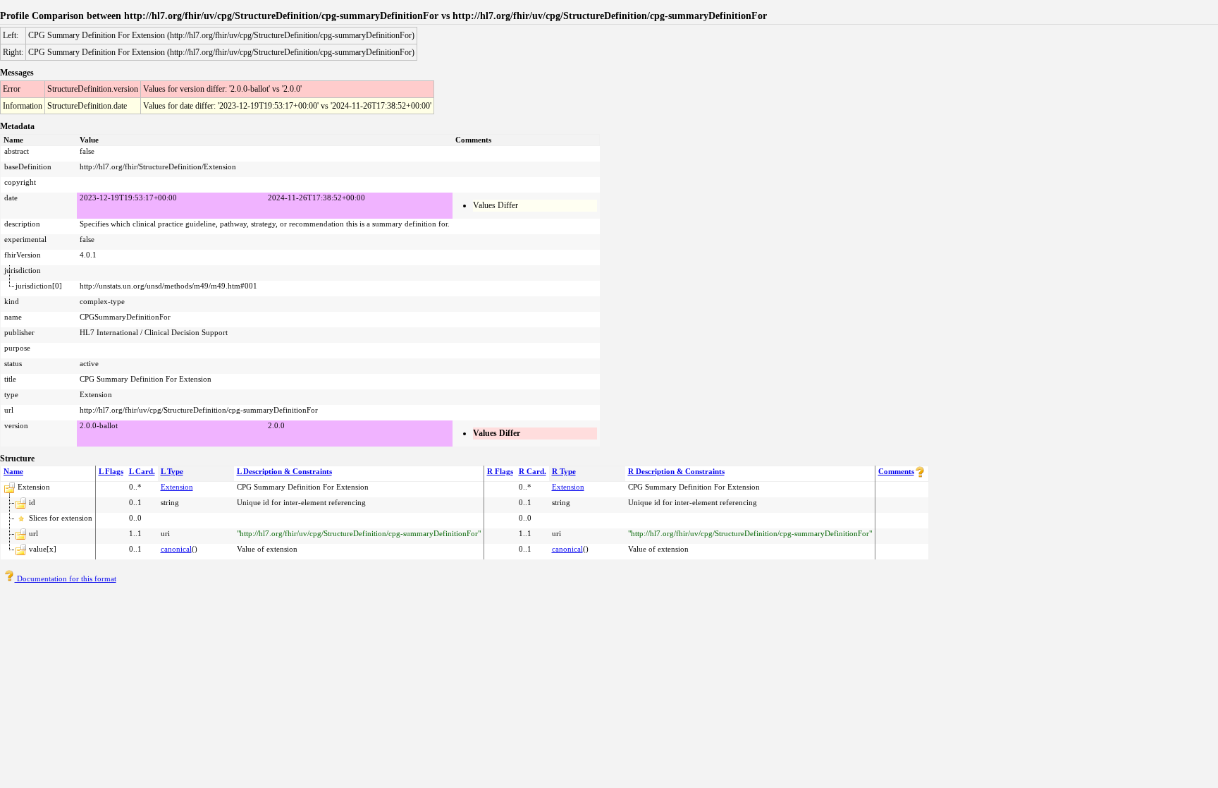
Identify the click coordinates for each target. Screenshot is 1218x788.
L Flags (111, 471)
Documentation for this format (65, 578)
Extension (177, 487)
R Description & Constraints (676, 471)
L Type (172, 471)
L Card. (142, 471)
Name (13, 471)
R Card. (532, 471)
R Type (564, 471)
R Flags (500, 471)
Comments (896, 471)
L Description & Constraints (284, 471)
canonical (176, 549)
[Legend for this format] (919, 475)
